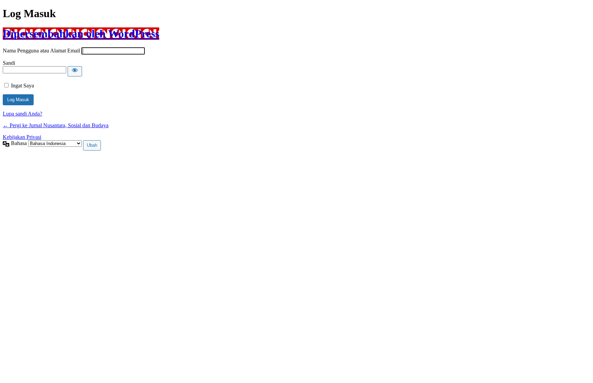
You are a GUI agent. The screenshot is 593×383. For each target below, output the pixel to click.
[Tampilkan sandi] (75, 71)
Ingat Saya (22, 85)
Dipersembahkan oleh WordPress (81, 33)
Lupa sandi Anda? (22, 114)
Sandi (9, 63)
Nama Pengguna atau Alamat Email (41, 50)
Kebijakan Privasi (22, 137)
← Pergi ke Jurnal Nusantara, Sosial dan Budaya (55, 125)
